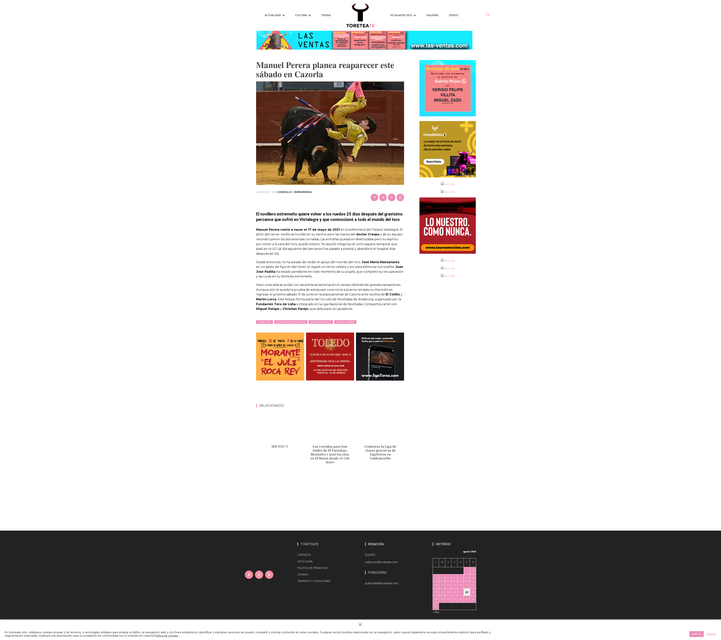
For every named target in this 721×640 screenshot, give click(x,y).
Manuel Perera (345, 322)
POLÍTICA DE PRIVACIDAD (312, 568)
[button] (487, 14)
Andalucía (264, 322)
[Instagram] (259, 575)
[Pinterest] (391, 197)
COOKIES (302, 574)
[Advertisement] (330, 393)
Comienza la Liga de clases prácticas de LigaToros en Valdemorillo (380, 452)
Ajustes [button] (711, 634)
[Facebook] (374, 197)
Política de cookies (166, 635)
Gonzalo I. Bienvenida (294, 192)
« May (436, 612)
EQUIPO (370, 555)
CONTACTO (304, 554)
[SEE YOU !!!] (280, 428)
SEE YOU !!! (280, 446)
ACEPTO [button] (696, 633)
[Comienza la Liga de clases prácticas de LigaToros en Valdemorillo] (380, 428)
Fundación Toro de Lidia (290, 322)
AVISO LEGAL (305, 561)
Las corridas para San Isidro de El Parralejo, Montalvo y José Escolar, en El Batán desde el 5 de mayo (330, 454)
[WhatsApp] (400, 197)
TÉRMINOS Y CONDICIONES (314, 581)
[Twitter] (383, 197)
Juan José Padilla (321, 322)
